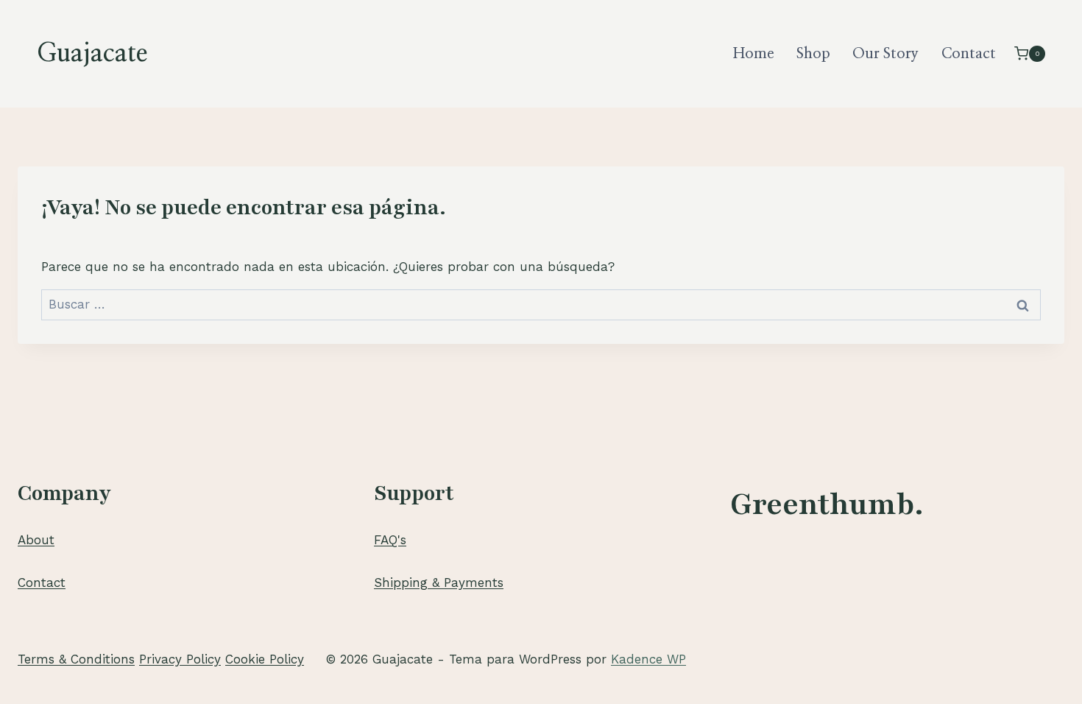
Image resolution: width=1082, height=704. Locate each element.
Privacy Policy (180, 659)
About (36, 539)
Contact (968, 53)
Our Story (885, 53)
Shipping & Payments (438, 582)
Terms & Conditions (76, 659)
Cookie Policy (264, 659)
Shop (813, 53)
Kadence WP (648, 659)
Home (753, 53)
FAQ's (390, 539)
